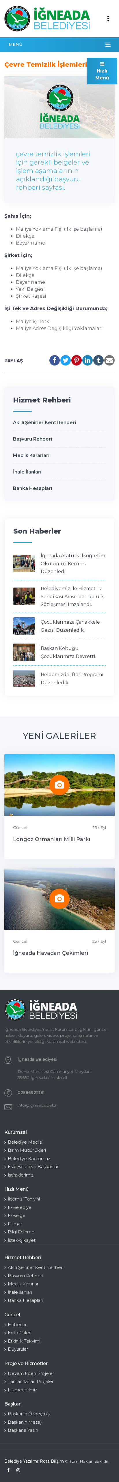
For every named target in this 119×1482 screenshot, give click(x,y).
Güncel (20, 827)
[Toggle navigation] (108, 18)
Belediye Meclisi (25, 1142)
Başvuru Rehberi (32, 439)
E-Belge (16, 1215)
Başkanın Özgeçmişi (29, 1413)
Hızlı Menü (102, 74)
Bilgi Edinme (21, 1232)
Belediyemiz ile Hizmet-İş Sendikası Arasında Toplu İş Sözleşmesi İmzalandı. (72, 596)
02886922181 (31, 1092)
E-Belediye (19, 1207)
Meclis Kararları (31, 455)
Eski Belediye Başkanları (33, 1166)
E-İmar (15, 1223)
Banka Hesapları (32, 488)
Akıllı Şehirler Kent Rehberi (44, 422)
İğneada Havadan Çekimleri (50, 953)
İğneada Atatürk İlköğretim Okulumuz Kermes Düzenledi (73, 563)
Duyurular (18, 1349)
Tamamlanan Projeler (30, 1381)
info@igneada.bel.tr (37, 1105)
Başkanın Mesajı (25, 1422)
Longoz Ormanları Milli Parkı (51, 839)
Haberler (17, 1324)
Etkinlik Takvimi (24, 1341)
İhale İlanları (27, 472)
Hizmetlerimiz (22, 1389)
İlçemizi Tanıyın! (24, 1199)
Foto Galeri (19, 1332)
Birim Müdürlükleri (27, 1150)
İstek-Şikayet (22, 1240)
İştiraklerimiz (21, 1175)
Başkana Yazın (23, 1430)
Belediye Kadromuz (29, 1158)
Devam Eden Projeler (31, 1373)
